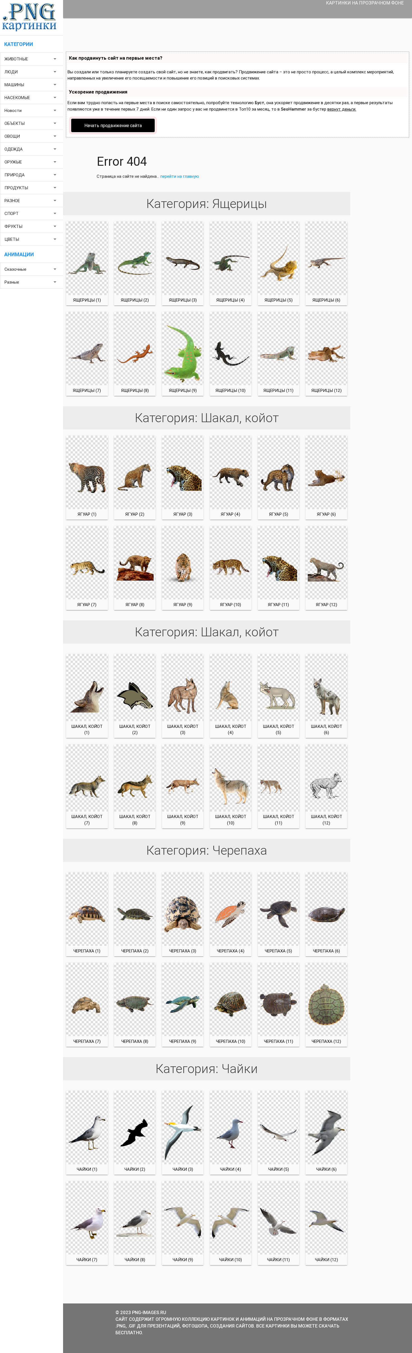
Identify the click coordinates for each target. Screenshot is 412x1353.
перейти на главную (179, 176)
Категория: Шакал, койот (207, 418)
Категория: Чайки (207, 1068)
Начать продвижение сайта (113, 125)
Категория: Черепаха (206, 850)
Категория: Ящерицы (206, 203)
